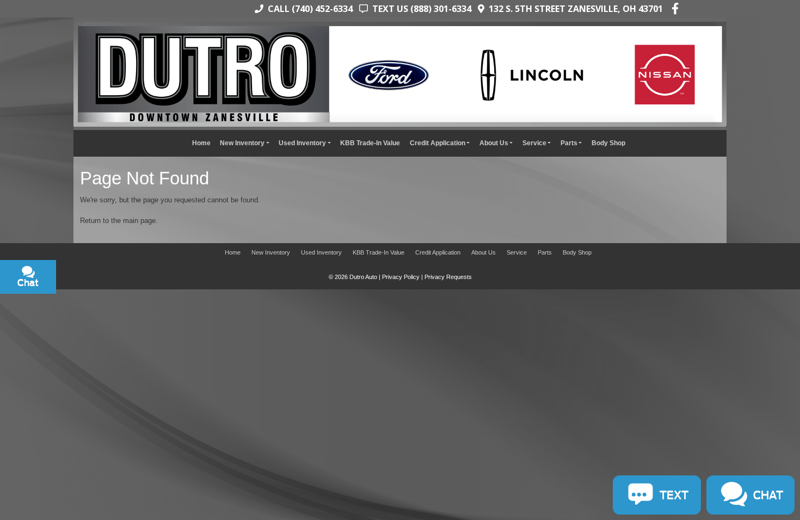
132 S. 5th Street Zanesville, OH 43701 (573, 9)
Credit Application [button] (437, 142)
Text (121, 349)
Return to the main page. (119, 220)
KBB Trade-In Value (370, 142)
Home (201, 142)
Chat (79, 349)
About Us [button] (493, 142)
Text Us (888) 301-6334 (419, 9)
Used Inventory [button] (302, 142)
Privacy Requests (448, 277)
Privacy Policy (401, 277)
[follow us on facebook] (675, 9)
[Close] (142, 301)
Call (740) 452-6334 (308, 9)
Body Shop (608, 142)
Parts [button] (569, 142)
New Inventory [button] (242, 142)
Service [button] (534, 142)
